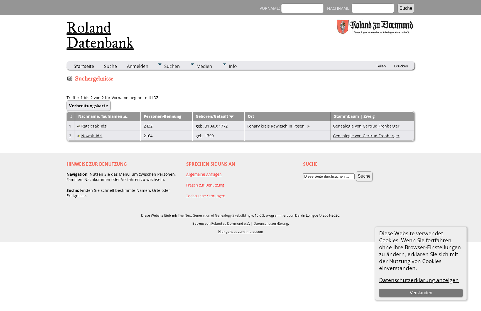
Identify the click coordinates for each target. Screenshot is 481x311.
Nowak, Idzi (91, 135)
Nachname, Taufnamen (100, 116)
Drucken (401, 65)
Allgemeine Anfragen (204, 174)
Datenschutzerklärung (271, 223)
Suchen (172, 66)
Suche (110, 66)
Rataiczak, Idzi (94, 126)
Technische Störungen (205, 196)
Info (233, 66)
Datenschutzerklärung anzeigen (419, 279)
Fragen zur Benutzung (205, 185)
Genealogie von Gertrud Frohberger (366, 126)
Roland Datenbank (100, 35)
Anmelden (137, 66)
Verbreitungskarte (88, 105)
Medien (204, 66)
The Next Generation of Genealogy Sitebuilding (214, 215)
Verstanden (421, 292)
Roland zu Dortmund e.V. (230, 223)
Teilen (381, 65)
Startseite (84, 66)
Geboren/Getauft (212, 116)
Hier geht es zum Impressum (240, 231)
